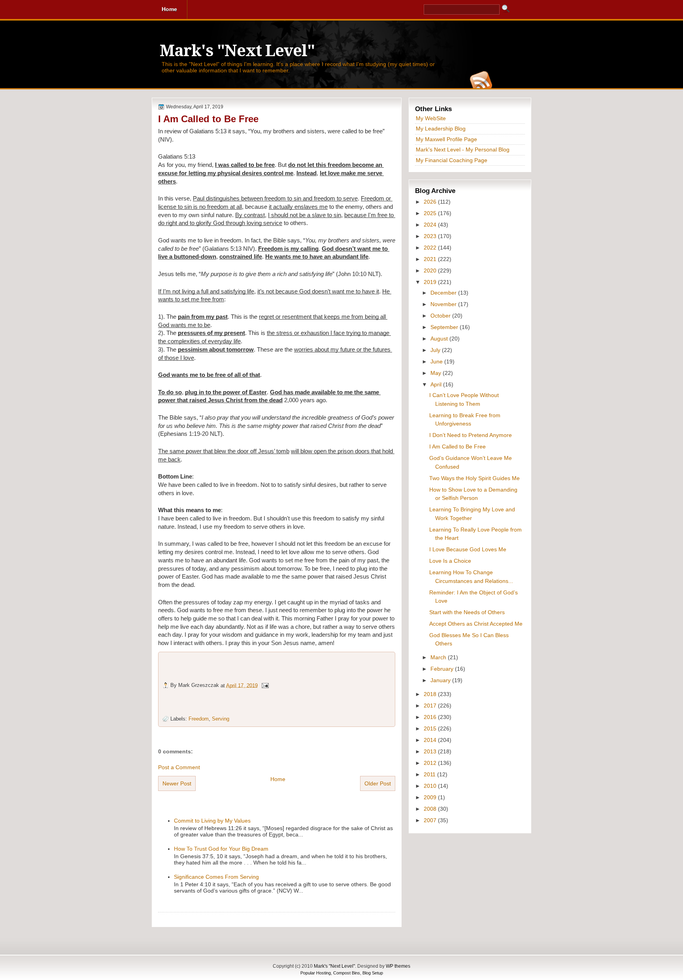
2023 (431, 236)
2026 (431, 202)
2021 (431, 259)
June (437, 361)
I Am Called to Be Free (208, 119)
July (436, 350)
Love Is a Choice (450, 561)
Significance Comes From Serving (216, 877)
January (441, 680)
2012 (431, 763)
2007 (431, 820)
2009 (431, 797)
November (444, 304)
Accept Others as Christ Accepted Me (476, 624)
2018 (431, 694)
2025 (431, 213)
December (444, 292)
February (442, 669)
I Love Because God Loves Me (467, 549)
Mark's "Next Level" (237, 51)
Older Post (377, 783)
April (436, 384)
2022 (431, 247)
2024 (431, 224)
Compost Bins (346, 973)
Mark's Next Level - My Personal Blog (462, 149)
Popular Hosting (315, 973)
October (441, 315)
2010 (431, 786)
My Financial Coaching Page (451, 160)
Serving (220, 719)
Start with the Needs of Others (467, 612)
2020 (431, 270)
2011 (430, 774)
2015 (431, 728)
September (445, 327)
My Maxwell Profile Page (446, 139)
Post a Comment (179, 767)
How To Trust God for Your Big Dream (221, 849)
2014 (431, 740)
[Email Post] (264, 685)
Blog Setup (372, 973)
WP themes (398, 966)
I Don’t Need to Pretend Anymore (470, 435)
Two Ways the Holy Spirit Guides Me (474, 478)
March (439, 657)
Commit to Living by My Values (212, 820)
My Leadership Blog (441, 128)
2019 (431, 282)
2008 (431, 809)
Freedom (199, 719)
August (439, 338)
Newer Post (176, 783)
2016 (431, 717)
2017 (431, 705)
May (436, 373)
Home (277, 779)
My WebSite (431, 118)
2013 (431, 751)
